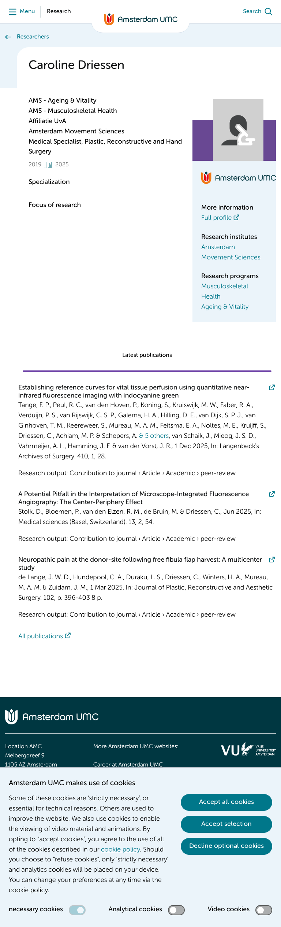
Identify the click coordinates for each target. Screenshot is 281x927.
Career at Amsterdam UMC (128, 765)
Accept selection (226, 824)
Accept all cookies (226, 802)
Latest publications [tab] (147, 355)
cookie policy (120, 850)
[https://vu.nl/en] (248, 749)
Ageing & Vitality (224, 307)
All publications (40, 637)
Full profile (216, 218)
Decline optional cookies (226, 846)
